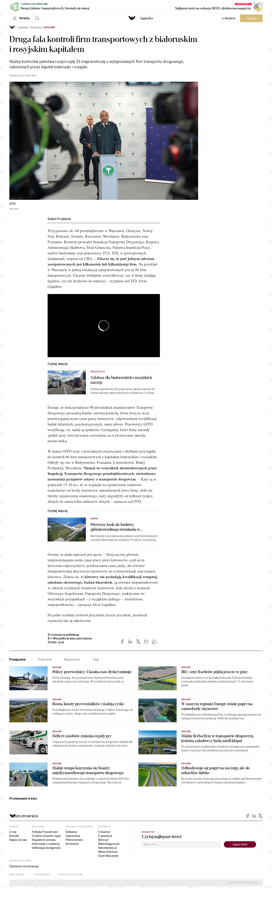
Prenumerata (74, 839)
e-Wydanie (228, 18)
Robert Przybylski (59, 219)
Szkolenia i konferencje (24, 866)
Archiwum (72, 843)
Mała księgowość (109, 843)
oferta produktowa (71, 874)
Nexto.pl (103, 839)
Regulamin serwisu (44, 839)
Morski (94, 519)
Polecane (45, 659)
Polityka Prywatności (45, 831)
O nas (13, 831)
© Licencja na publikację (63, 634)
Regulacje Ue (98, 372)
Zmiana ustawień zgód (46, 835)
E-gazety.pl (105, 835)
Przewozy (35, 27)
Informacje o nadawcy (46, 843)
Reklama (71, 831)
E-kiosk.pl (104, 831)
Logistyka (22, 27)
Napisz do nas (18, 839)
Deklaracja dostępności (46, 847)
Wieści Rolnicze (107, 851)
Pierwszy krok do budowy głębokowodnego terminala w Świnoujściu (115, 527)
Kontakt (14, 835)
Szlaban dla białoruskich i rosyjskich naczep (121, 380)
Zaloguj (251, 18)
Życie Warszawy (108, 855)
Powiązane (17, 659)
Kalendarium (41, 874)
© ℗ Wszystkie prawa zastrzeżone (70, 638)
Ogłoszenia (73, 835)
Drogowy (49, 27)
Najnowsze (72, 659)
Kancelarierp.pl (107, 847)
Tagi (95, 659)
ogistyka (146, 18)
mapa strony (17, 874)
